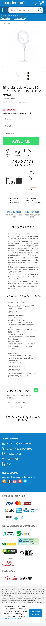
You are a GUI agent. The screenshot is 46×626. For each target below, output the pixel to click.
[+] (36, 390)
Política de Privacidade (12, 618)
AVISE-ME (21, 141)
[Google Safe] (24, 534)
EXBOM (7, 95)
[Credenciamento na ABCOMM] (10, 545)
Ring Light (7, 23)
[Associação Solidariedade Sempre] (9, 563)
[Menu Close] (4, 10)
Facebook (13, 459)
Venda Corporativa (28, 600)
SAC (9, 464)
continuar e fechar (36, 612)
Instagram (14, 454)
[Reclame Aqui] (29, 542)
